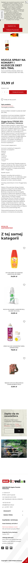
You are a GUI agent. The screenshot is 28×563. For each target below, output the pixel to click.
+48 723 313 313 (6, 502)
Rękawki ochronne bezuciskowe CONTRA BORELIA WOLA (14, 383)
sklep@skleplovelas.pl (8, 505)
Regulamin (18, 425)
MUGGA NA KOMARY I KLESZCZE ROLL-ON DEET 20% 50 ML (14, 310)
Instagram (11, 548)
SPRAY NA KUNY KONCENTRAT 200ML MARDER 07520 (14, 346)
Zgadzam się (12, 26)
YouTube (7, 548)
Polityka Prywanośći (12, 30)
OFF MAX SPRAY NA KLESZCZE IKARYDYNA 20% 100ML (14, 273)
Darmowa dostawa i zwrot (10, 527)
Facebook (2, 548)
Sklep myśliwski (13, 452)
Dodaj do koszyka (18, 92)
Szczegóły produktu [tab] (7, 107)
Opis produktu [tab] (6, 104)
